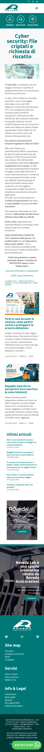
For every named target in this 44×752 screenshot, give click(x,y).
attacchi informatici (22, 283)
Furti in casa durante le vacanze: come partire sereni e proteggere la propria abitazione (19, 323)
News (31, 356)
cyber (34, 283)
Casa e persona (11, 677)
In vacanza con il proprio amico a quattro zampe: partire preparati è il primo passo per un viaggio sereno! (22, 464)
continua (31, 598)
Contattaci (9, 660)
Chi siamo (9, 651)
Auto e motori (11, 674)
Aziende (8, 283)
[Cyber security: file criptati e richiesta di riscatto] (22, 71)
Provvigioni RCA (12, 703)
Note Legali (10, 697)
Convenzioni (10, 694)
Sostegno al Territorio (14, 654)
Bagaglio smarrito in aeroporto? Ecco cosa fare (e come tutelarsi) (21, 389)
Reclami (8, 700)
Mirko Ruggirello (26, 281)
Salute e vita (10, 680)
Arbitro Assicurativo (14, 706)
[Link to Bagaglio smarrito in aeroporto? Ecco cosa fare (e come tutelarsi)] (22, 373)
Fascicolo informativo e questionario (22, 271)
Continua (22, 532)
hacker (8, 285)
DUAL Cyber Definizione (22, 276)
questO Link (32, 738)
